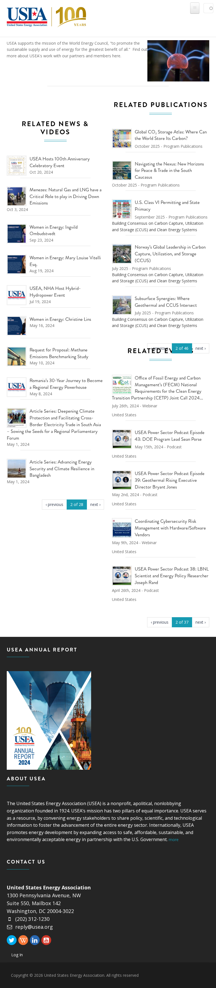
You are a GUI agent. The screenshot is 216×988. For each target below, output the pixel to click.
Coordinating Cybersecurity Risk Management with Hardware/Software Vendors (170, 528)
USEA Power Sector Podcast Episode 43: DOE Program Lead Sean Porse (169, 435)
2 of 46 (182, 348)
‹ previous (54, 504)
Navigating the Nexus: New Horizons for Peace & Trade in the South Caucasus (169, 170)
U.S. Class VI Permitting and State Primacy (167, 205)
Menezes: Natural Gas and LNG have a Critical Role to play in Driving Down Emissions (66, 196)
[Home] (46, 16)
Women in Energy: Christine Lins (60, 319)
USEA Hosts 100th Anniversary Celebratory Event (60, 162)
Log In (17, 954)
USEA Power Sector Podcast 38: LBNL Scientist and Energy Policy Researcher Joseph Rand (172, 575)
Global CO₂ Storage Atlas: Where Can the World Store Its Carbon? (171, 135)
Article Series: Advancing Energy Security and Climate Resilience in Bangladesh (62, 468)
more (174, 839)
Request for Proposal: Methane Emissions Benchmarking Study (59, 353)
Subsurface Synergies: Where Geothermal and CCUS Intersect (166, 301)
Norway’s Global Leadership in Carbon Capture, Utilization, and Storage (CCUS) (170, 254)
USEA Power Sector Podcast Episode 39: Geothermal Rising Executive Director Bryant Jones (169, 480)
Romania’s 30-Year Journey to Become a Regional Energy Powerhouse (66, 383)
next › (95, 504)
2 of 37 (182, 622)
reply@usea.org (34, 926)
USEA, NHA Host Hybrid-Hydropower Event (55, 291)
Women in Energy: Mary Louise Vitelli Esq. (65, 261)
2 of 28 (76, 504)
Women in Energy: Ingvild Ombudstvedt (54, 230)
